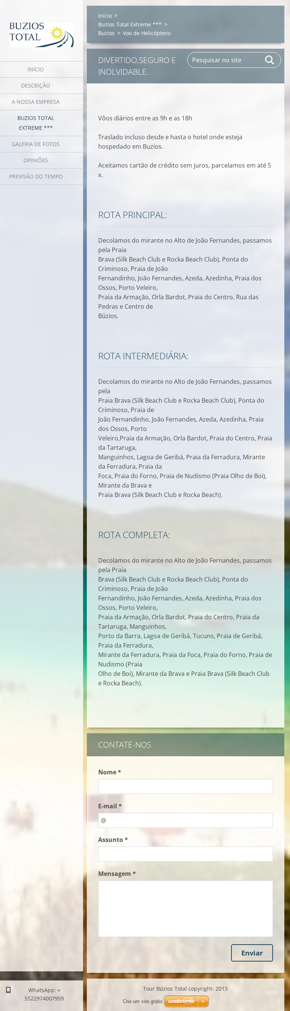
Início (36, 69)
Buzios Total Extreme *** (35, 122)
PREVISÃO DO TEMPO (36, 176)
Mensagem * (117, 873)
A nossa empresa (36, 101)
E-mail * (110, 806)
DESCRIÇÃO (35, 85)
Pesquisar (270, 60)
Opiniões (35, 160)
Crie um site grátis (143, 1001)
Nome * (109, 772)
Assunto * (113, 840)
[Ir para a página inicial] (41, 26)
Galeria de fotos (36, 144)
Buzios (106, 33)
